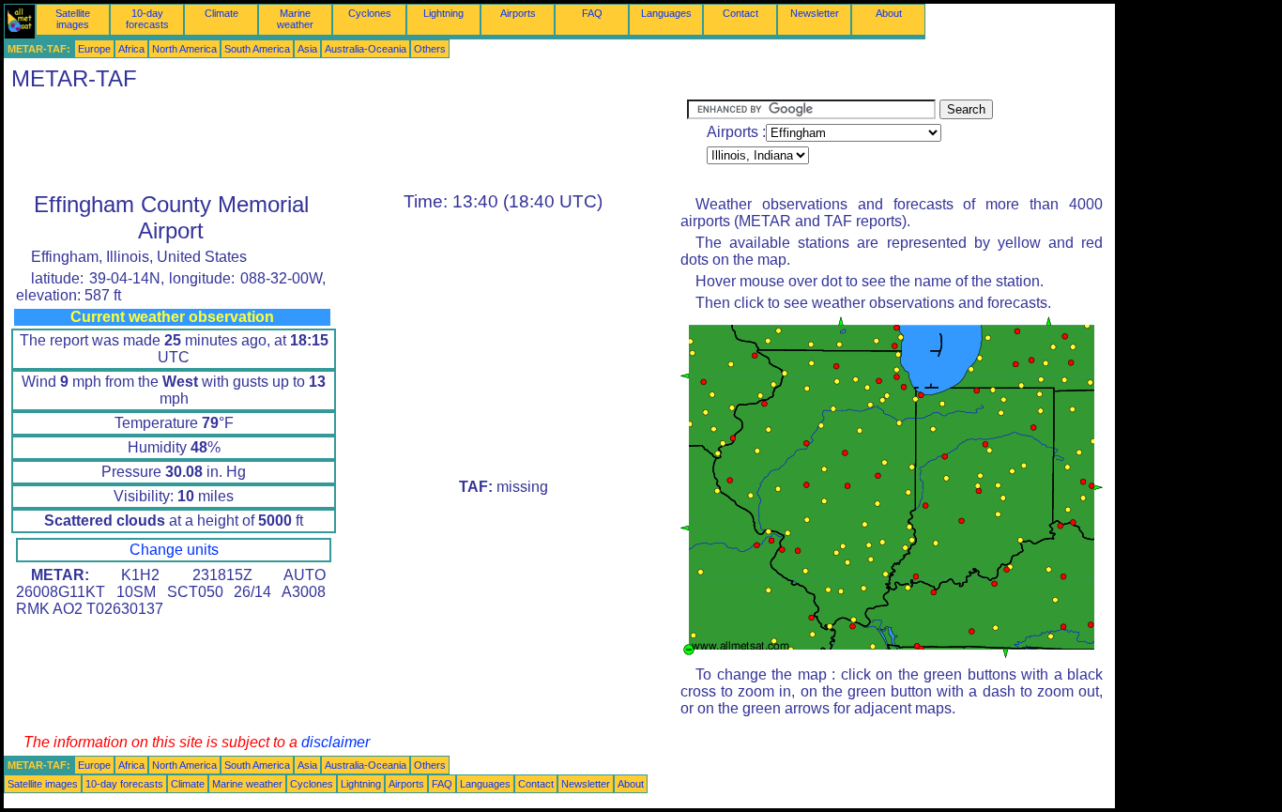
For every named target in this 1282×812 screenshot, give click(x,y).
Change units (174, 550)
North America (184, 48)
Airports (518, 13)
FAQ (592, 13)
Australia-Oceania (365, 48)
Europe (94, 48)
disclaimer (335, 742)
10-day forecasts (147, 19)
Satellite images (72, 19)
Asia (307, 48)
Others (430, 48)
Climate (221, 13)
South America (257, 48)
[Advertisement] (345, 142)
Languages (666, 13)
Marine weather (295, 19)
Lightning (443, 13)
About (889, 13)
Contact (740, 13)
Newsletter (814, 13)
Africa (131, 48)
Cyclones (369, 13)
